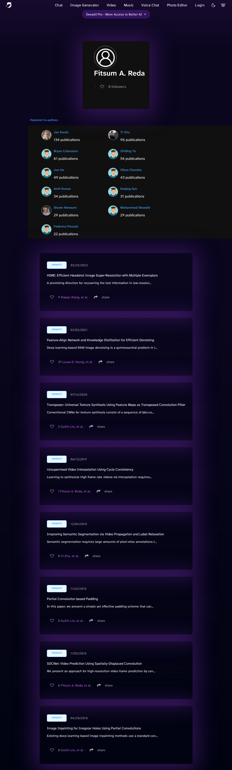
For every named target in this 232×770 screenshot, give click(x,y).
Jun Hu (59, 170)
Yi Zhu (125, 132)
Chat (59, 5)
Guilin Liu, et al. (72, 426)
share (106, 297)
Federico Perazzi (66, 226)
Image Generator (84, 5)
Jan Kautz (61, 132)
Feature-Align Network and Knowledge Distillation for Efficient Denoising (100, 340)
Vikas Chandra (131, 170)
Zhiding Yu (128, 151)
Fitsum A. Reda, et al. (75, 491)
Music (129, 5)
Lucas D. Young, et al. (77, 362)
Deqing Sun (128, 189)
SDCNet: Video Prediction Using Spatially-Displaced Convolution (94, 663)
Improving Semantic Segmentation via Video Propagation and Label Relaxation (105, 534)
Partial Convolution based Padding (72, 599)
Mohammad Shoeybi (135, 207)
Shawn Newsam (65, 207)
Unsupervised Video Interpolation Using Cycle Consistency (90, 469)
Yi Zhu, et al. (70, 556)
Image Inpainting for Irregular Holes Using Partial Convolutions (94, 728)
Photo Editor (177, 5)
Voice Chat (150, 5)
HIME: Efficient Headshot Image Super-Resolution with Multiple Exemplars (102, 275)
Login (200, 5)
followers (117, 86)
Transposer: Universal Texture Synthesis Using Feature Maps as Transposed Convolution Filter (116, 404)
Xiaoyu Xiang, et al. (74, 297)
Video (111, 5)
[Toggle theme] (213, 5)
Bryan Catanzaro (66, 151)
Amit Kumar (62, 189)
